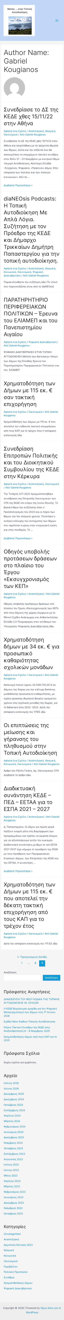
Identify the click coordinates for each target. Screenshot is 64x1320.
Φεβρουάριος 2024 (15, 1126)
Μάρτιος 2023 (12, 1186)
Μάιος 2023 (11, 1175)
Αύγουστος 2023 (13, 1159)
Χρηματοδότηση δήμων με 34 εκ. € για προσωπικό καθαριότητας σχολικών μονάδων (31, 653)
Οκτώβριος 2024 (13, 1104)
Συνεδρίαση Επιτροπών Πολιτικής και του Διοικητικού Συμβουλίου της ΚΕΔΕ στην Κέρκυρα (31, 462)
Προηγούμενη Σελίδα (32, 957)
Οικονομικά (11, 134)
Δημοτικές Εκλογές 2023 (18, 1244)
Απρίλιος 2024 (12, 1115)
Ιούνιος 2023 (11, 1170)
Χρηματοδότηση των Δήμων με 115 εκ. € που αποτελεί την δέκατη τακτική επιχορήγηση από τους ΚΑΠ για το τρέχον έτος (29, 905)
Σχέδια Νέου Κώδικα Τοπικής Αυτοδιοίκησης (29, 1021)
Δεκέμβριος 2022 (14, 1202)
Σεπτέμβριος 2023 (14, 1153)
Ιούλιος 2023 (11, 1164)
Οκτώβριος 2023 (13, 1148)
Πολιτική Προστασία (15, 1271)
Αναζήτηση (10, 972)
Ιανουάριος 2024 (13, 1132)
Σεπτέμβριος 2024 (14, 1110)
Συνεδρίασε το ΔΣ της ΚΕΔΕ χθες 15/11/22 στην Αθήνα (31, 116)
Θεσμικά (50, 131)
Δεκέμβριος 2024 (14, 1099)
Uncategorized (12, 1233)
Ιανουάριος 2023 (13, 1197)
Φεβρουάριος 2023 (15, 1191)
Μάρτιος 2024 (12, 1121)
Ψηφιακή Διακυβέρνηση (42, 342)
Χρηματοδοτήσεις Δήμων (18, 1282)
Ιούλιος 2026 (11, 1083)
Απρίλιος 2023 (12, 1181)
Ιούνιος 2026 (11, 1088)
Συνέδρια (9, 1277)
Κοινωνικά (10, 272)
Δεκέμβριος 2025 (14, 1093)
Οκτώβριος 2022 (13, 1213)
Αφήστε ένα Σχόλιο (15, 131)
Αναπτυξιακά (36, 131)
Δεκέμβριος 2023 (14, 1137)
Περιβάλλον (11, 1266)
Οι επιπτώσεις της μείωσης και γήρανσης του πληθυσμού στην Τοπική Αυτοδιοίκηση (30, 739)
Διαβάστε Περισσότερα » (18, 185)
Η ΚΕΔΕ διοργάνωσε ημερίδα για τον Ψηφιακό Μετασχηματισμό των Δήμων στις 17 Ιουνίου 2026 (30, 1012)
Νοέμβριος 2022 (13, 1208)
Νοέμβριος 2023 (13, 1142)
